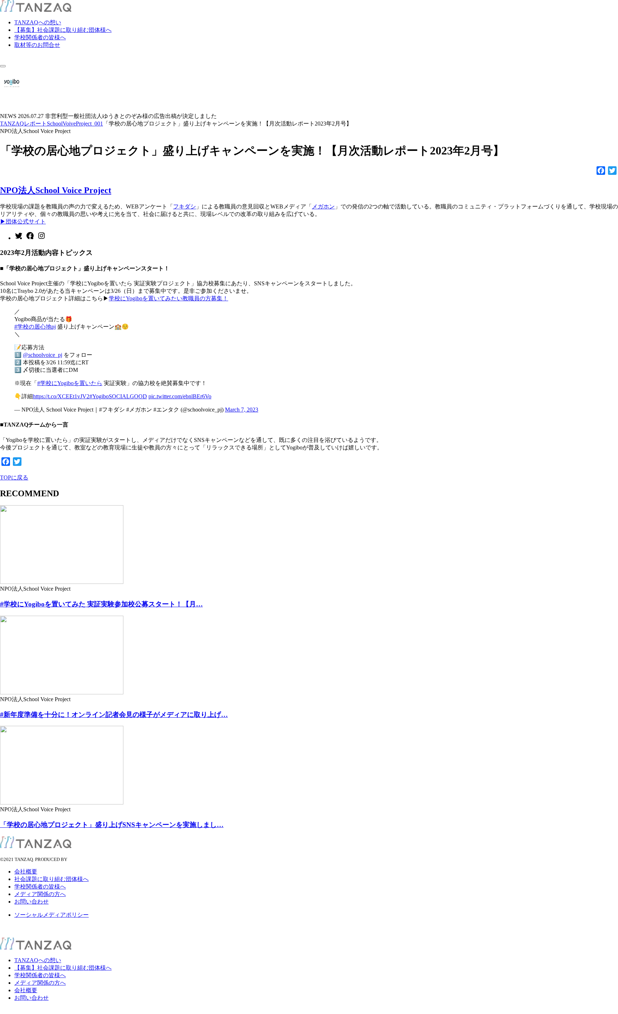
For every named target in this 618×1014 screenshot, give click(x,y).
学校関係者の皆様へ (40, 37)
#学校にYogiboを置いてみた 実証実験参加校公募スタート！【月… (101, 604)
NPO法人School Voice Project (55, 190)
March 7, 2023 (241, 410)
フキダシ (184, 206)
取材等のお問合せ (37, 45)
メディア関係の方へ (40, 894)
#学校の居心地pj (35, 327)
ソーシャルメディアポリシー (51, 915)
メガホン (323, 206)
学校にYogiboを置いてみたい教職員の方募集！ (168, 298)
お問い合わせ (31, 902)
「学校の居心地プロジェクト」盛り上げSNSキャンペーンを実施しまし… (112, 824)
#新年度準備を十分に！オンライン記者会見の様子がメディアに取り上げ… (114, 714)
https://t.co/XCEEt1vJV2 (61, 396)
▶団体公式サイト (23, 221)
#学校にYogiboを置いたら (69, 383)
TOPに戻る (14, 477)
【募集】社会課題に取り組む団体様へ (63, 30)
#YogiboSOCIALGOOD (118, 396)
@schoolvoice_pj (42, 355)
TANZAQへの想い (37, 22)
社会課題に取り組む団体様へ (51, 879)
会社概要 (25, 871)
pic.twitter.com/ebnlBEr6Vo (179, 396)
